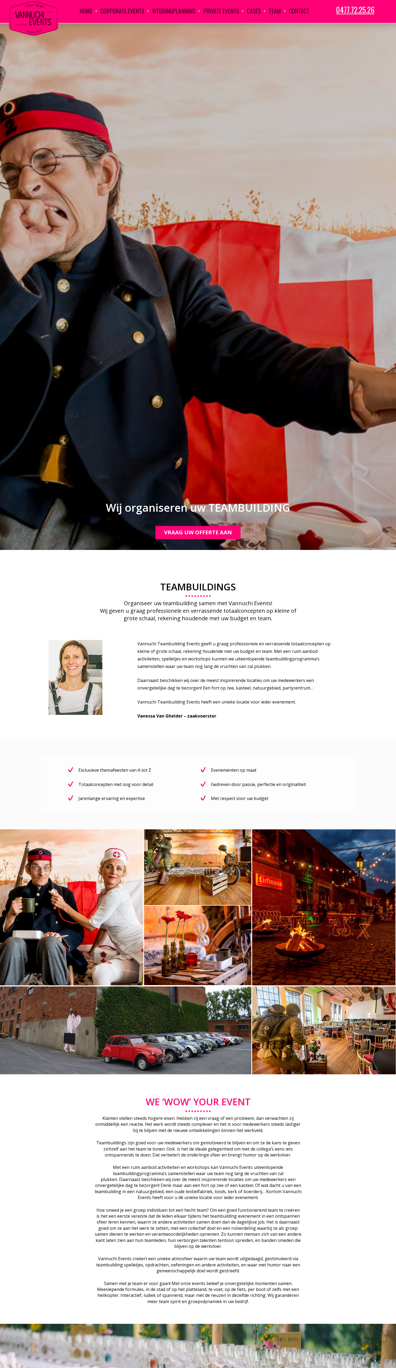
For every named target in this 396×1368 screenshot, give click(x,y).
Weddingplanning (173, 10)
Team (275, 10)
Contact (299, 10)
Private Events (221, 10)
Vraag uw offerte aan (198, 532)
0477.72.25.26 (355, 9)
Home (85, 10)
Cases (254, 10)
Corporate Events (122, 10)
